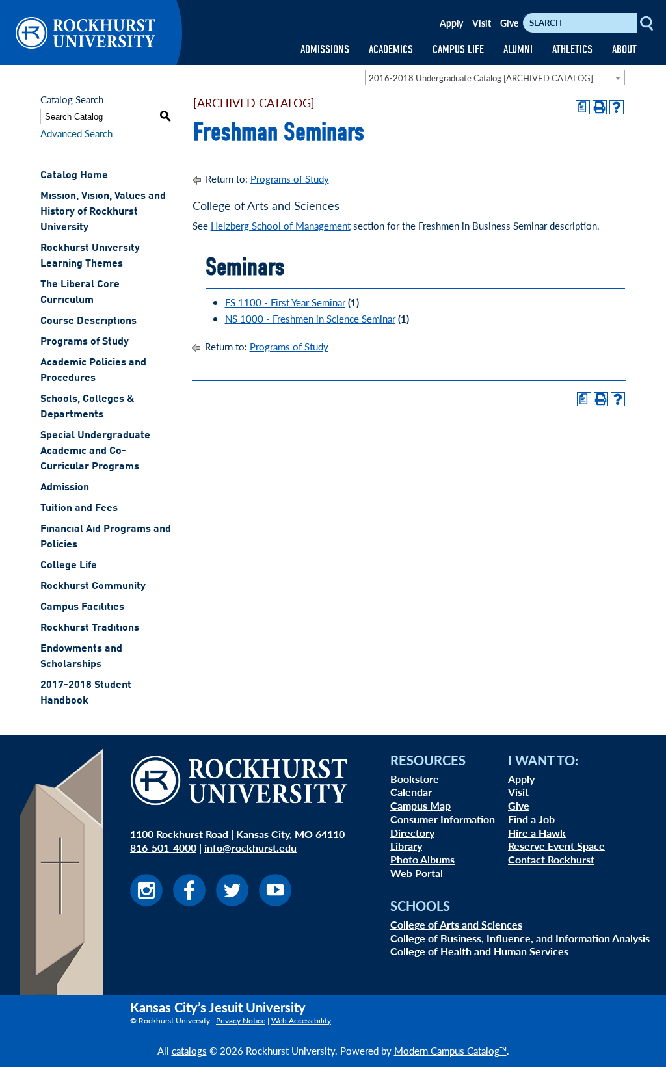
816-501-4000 (163, 847)
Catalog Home (74, 175)
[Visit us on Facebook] (189, 902)
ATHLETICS (572, 50)
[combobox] (495, 77)
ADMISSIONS (324, 50)
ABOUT (624, 50)
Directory (412, 832)
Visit (481, 22)
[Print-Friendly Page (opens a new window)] (600, 107)
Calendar (411, 791)
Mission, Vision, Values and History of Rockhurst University (103, 212)
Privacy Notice (240, 1020)
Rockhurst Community (93, 586)
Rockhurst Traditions (89, 628)
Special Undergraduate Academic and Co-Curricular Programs (95, 451)
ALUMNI (518, 50)
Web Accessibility (301, 1020)
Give (509, 22)
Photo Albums (422, 859)
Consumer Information (442, 818)
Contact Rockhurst (551, 859)
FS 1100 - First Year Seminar (285, 302)
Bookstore (414, 778)
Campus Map (420, 805)
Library (406, 845)
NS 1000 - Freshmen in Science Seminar (310, 318)
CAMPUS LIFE (458, 50)
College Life (68, 565)
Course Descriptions (88, 321)
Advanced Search (76, 133)
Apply (451, 22)
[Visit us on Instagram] (146, 902)
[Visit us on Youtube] (275, 902)
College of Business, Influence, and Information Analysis (520, 937)
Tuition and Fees (79, 508)
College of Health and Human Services (479, 950)
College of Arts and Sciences (456, 924)
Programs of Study (84, 342)
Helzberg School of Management (281, 225)
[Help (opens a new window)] (616, 107)
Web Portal (416, 872)
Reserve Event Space (556, 845)
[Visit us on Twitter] (232, 902)
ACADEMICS (391, 50)
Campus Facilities (82, 607)
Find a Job (531, 818)
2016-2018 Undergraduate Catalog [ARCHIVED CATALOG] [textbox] (481, 78)
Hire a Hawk (537, 832)
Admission (64, 487)
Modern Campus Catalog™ (450, 1050)
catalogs (189, 1050)
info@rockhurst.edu (250, 847)
